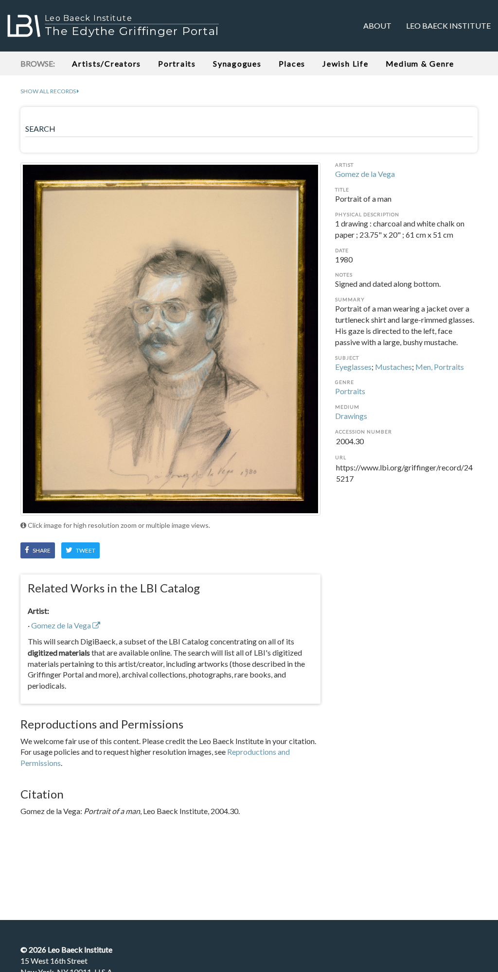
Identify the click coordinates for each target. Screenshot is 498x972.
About (377, 25)
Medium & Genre (420, 63)
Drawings (351, 415)
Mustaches (393, 366)
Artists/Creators (106, 63)
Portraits (177, 63)
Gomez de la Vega (365, 173)
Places (292, 63)
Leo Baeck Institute (448, 25)
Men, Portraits (439, 366)
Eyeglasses (353, 366)
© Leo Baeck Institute (66, 949)
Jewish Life (345, 63)
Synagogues (237, 63)
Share (41, 550)
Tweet (85, 550)
